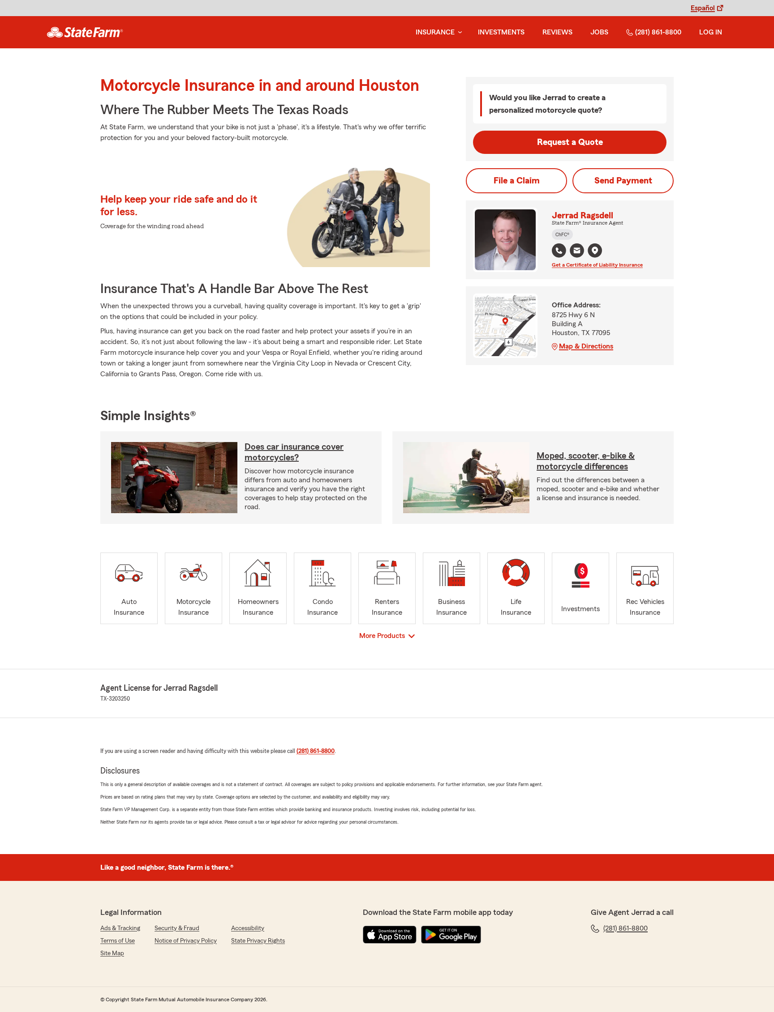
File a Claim (517, 180)
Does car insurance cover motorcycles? (294, 452)
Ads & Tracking (120, 928)
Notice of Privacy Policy (186, 941)
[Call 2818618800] (559, 250)
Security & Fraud (177, 928)
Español (703, 8)
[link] (85, 32)
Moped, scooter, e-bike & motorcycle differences (586, 461)
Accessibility (247, 928)
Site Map (112, 953)
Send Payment (623, 180)
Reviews (557, 32)
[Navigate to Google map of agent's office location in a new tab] (595, 250)
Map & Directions (586, 346)
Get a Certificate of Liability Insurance (597, 265)
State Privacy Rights (258, 941)
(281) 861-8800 (658, 32)
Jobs (599, 32)
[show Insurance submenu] (458, 32)
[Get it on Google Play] (451, 935)
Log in (710, 32)
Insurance (435, 32)
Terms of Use (117, 941)
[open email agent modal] (577, 251)
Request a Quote (570, 142)
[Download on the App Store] (390, 935)
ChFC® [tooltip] (562, 234)
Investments (501, 32)
